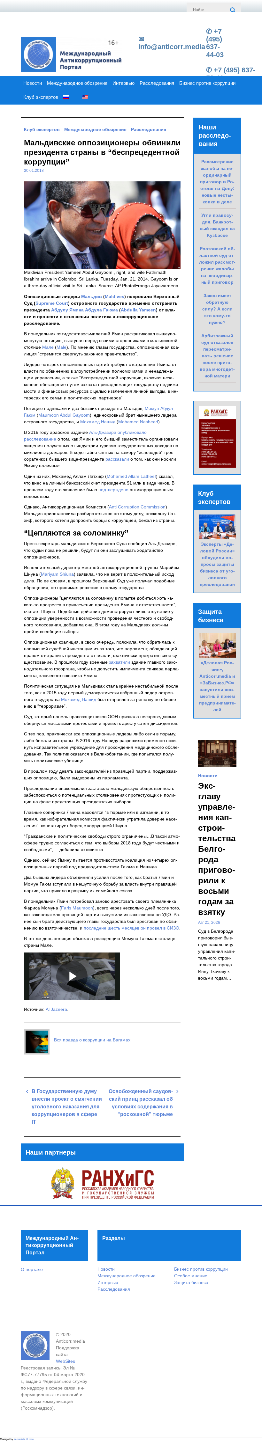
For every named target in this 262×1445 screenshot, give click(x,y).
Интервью (123, 83)
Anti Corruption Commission (137, 506)
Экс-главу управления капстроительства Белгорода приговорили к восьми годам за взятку (216, 849)
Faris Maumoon (77, 907)
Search (233, 10)
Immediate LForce (24, 1439)
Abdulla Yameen (138, 309)
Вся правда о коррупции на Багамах (92, 1039)
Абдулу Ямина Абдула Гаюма (84, 309)
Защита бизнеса (191, 1282)
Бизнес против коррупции (207, 83)
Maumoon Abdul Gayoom (64, 415)
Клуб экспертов (40, 97)
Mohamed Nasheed (138, 421)
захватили (119, 662)
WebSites (65, 1361)
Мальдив (91, 296)
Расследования (157, 83)
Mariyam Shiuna (57, 574)
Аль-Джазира (102, 432)
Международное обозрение (77, 83)
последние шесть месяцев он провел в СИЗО (131, 927)
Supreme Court (51, 303)
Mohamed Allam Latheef (131, 476)
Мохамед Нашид (97, 421)
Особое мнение (190, 1275)
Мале (48, 347)
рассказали (117, 459)
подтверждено (113, 489)
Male (61, 347)
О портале (32, 1269)
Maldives (114, 296)
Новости (32, 83)
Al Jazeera (56, 1009)
